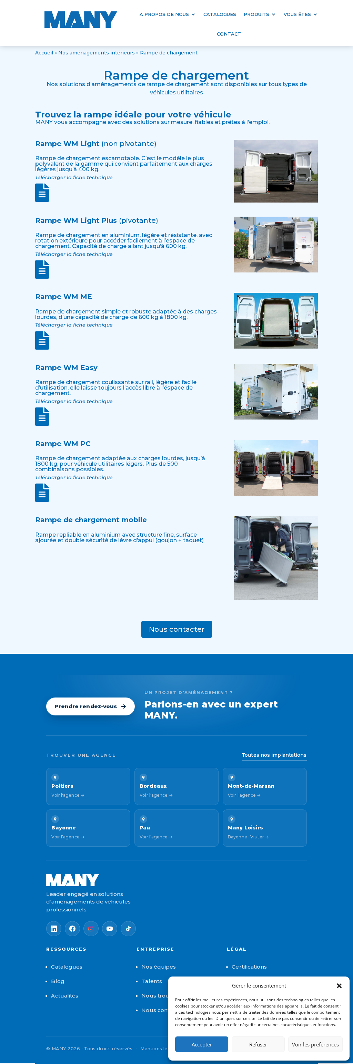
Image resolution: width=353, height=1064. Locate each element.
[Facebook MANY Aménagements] (72, 928)
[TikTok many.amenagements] (128, 928)
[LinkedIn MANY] (53, 928)
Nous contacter (176, 629)
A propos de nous (164, 14)
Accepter (202, 1044)
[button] (339, 985)
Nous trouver (159, 995)
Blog (57, 981)
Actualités (64, 995)
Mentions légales (160, 1048)
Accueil (44, 53)
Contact (229, 34)
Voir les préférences (315, 1044)
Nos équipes (158, 966)
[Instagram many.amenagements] (91, 928)
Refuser (258, 1044)
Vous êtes (297, 14)
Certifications (249, 966)
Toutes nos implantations (274, 755)
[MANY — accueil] (176, 880)
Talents (151, 981)
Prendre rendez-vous (85, 706)
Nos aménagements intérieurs (96, 53)
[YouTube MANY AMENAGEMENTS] (109, 928)
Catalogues (219, 14)
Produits (256, 14)
